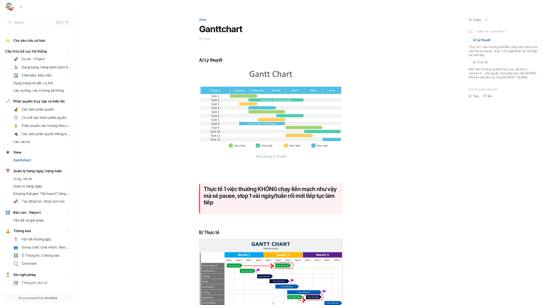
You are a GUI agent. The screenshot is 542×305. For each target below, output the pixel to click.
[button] (68, 51)
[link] (38, 40)
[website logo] (9, 6)
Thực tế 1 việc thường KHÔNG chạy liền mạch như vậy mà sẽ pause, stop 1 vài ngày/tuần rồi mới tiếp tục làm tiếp (503, 51)
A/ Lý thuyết (482, 40)
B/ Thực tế (480, 62)
